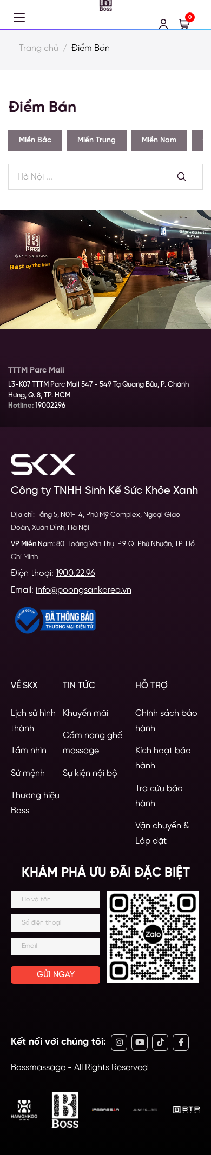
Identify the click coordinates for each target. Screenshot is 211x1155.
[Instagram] (119, 1042)
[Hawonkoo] (24, 1110)
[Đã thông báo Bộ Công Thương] (54, 620)
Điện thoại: (53, 573)
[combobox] (105, 177)
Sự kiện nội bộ (90, 773)
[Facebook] (181, 1042)
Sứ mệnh (28, 773)
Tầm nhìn (29, 750)
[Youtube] (139, 1042)
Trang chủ (38, 48)
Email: (71, 590)
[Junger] (146, 1109)
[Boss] (64, 1110)
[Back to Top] (191, 1094)
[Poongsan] (105, 1109)
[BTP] (186, 1109)
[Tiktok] (160, 1042)
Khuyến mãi (85, 713)
